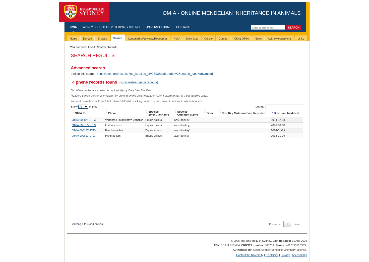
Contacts (183, 27)
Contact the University (249, 254)
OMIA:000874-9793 (84, 119)
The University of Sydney (84, 12)
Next (297, 224)
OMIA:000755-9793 (84, 125)
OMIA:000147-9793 (84, 130)
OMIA (73, 27)
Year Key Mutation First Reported (244, 113)
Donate (87, 38)
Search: (259, 106)
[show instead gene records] (138, 82)
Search (101, 47)
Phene (112, 113)
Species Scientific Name (158, 113)
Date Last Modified (286, 113)
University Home (158, 27)
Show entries (84, 106)
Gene (210, 113)
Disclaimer (272, 254)
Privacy (285, 254)
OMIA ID (80, 113)
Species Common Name (187, 113)
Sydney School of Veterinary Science (111, 27)
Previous (274, 224)
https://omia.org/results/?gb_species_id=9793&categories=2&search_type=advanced (155, 74)
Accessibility (299, 254)
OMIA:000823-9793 (84, 135)
